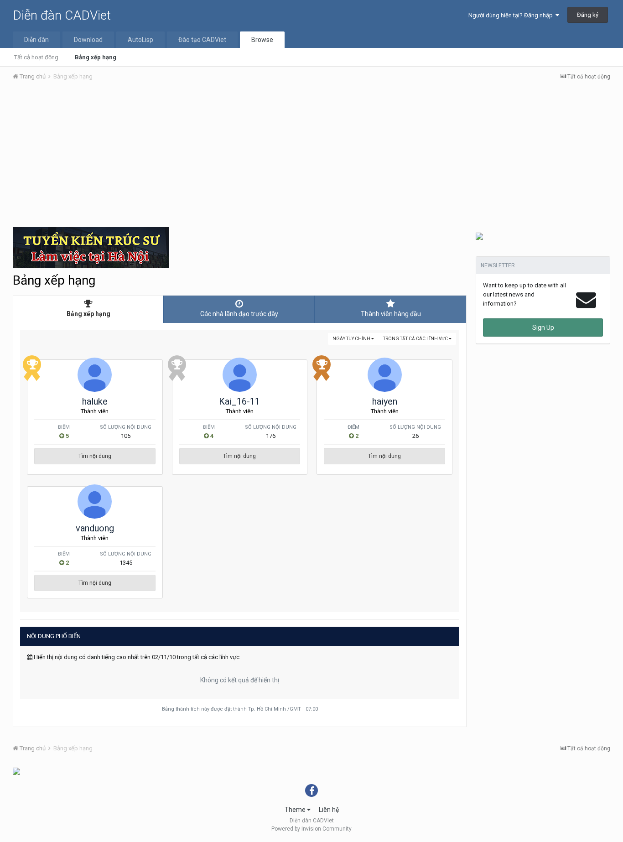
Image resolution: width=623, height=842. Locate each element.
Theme (296, 809)
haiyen (384, 401)
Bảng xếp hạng (95, 57)
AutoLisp (140, 39)
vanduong (95, 528)
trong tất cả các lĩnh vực (416, 338)
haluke (95, 401)
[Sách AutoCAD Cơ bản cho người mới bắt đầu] (479, 235)
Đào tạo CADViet (202, 39)
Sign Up (543, 327)
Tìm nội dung (94, 456)
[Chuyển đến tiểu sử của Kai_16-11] (240, 375)
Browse (262, 39)
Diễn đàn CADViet (62, 15)
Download (88, 39)
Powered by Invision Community (311, 829)
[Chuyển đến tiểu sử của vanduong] (95, 501)
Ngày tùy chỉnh (351, 338)
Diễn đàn (36, 39)
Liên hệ (329, 809)
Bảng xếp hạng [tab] (88, 313)
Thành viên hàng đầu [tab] (391, 313)
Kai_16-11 (239, 401)
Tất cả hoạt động (36, 57)
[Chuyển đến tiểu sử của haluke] (95, 375)
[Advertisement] (311, 156)
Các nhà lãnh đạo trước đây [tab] (239, 313)
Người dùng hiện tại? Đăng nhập (512, 15)
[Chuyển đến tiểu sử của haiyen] (385, 375)
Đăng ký (587, 14)
